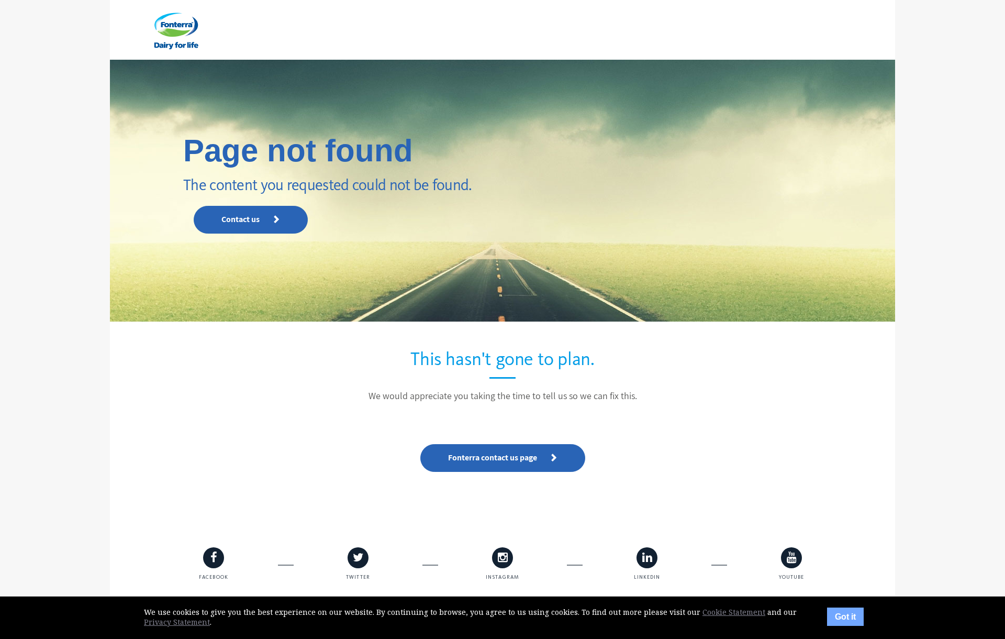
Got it (845, 616)
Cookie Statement (733, 612)
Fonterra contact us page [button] (493, 457)
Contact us (241, 219)
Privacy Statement (177, 622)
